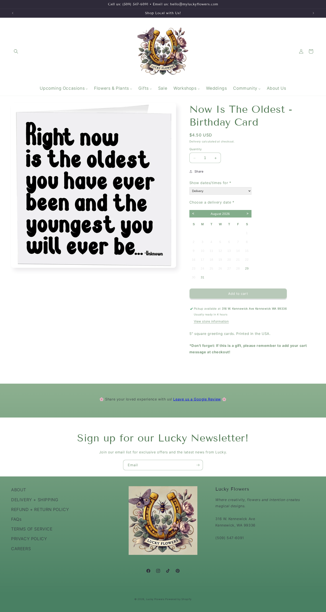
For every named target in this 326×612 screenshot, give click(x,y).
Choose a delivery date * (211, 202)
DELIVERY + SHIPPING (34, 499)
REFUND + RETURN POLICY (40, 509)
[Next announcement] (313, 13)
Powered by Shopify (178, 599)
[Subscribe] (198, 465)
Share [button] (199, 171)
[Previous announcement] (13, 13)
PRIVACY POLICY (29, 538)
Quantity (195, 149)
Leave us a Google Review (197, 399)
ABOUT (18, 489)
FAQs (16, 519)
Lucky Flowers (155, 599)
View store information (211, 321)
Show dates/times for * (210, 183)
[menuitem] (64, 88)
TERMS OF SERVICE (32, 528)
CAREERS (21, 548)
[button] (16, 51)
